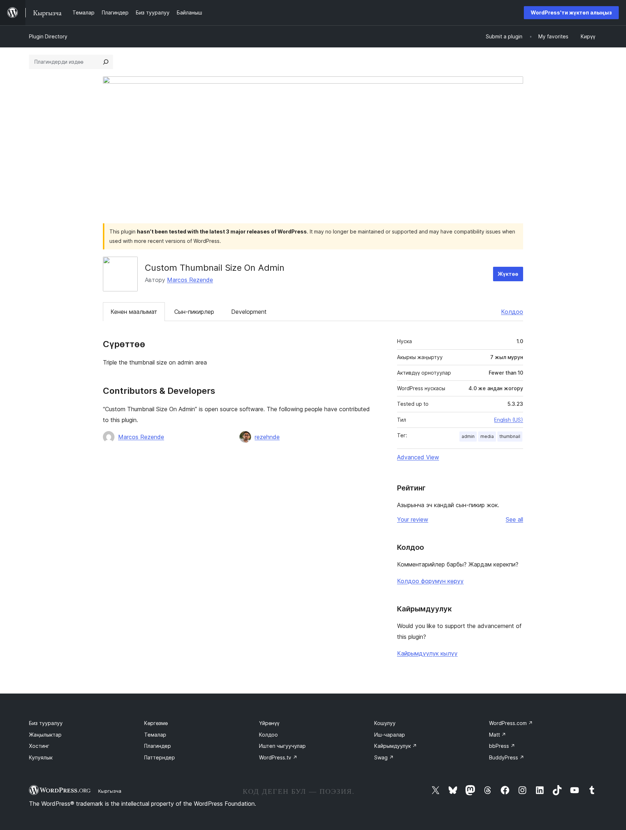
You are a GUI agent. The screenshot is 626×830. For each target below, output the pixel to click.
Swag (384, 757)
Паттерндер (159, 757)
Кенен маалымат (133, 311)
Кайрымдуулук (395, 746)
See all (514, 519)
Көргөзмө (156, 723)
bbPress (502, 746)
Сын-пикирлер (194, 311)
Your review (412, 519)
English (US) (508, 420)
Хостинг (39, 746)
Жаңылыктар (45, 735)
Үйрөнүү (269, 723)
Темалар (155, 735)
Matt (497, 735)
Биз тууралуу (46, 723)
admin (468, 436)
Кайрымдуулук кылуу (427, 653)
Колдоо (512, 311)
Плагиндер (157, 746)
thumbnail (510, 436)
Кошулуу (385, 723)
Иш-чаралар (389, 735)
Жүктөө (508, 274)
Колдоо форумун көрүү (430, 581)
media (487, 436)
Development (249, 311)
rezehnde (267, 437)
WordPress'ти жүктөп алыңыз (571, 12)
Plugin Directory (48, 36)
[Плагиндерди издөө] (106, 62)
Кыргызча (109, 791)
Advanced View (418, 457)
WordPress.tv (278, 757)
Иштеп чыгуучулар (282, 746)
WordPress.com (511, 723)
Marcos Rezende (190, 279)
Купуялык (41, 757)
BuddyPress (506, 757)
